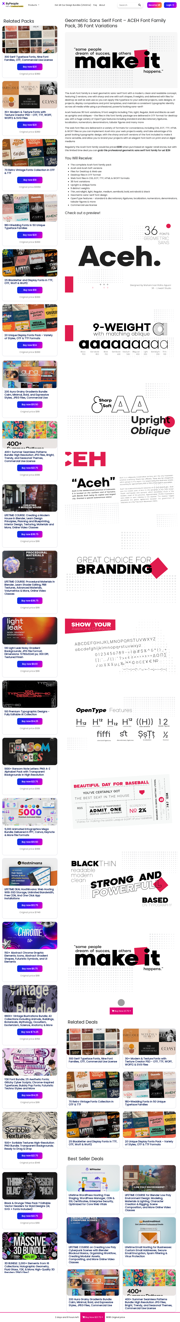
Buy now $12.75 (30, 905)
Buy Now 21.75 (122, 1010)
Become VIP (154, 5)
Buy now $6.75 (30, 968)
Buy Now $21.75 (93, 1317)
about (102, 5)
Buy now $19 (29, 179)
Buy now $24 (30, 345)
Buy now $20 (30, 66)
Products (33, 5)
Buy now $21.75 (30, 468)
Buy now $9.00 (30, 664)
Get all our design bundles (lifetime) (73, 5)
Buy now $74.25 (29, 1032)
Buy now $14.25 (30, 721)
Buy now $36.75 (29, 534)
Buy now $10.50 (30, 404)
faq (95, 5)
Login (169, 5)
